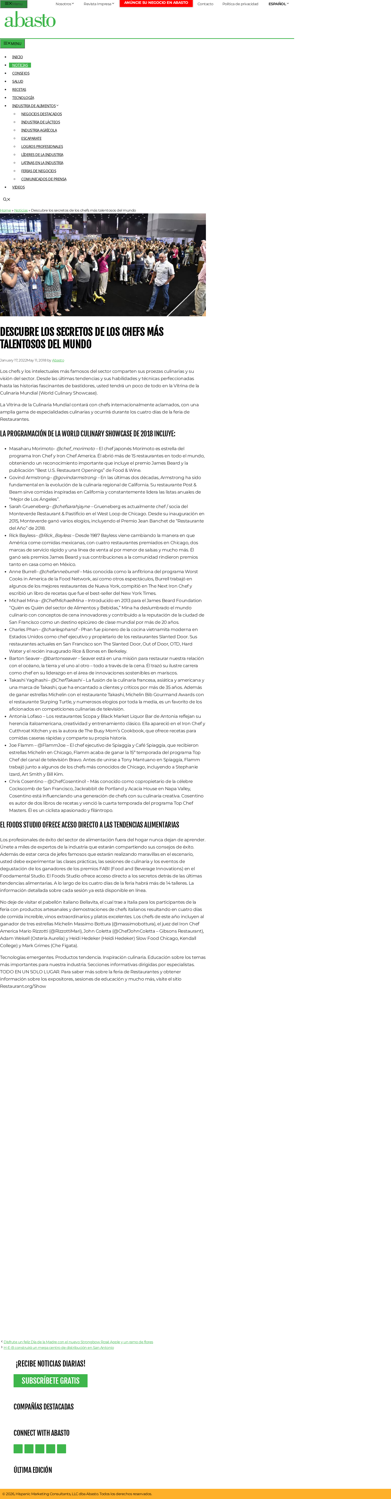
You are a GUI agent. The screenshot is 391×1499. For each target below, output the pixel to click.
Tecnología (23, 97)
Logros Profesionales (42, 146)
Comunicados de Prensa (44, 179)
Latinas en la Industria (42, 162)
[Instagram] (39, 1448)
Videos (18, 187)
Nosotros (63, 4)
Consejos (20, 73)
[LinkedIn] (28, 1448)
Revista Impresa (97, 4)
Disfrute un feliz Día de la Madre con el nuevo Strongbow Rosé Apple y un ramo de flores (78, 1342)
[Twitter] (18, 1448)
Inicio (17, 56)
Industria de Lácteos (40, 122)
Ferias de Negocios (38, 170)
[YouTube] (50, 1448)
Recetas (19, 89)
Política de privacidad (240, 4)
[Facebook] (61, 1448)
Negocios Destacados (41, 113)
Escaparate (31, 138)
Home (5, 210)
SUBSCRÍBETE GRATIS (50, 1381)
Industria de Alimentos (34, 105)
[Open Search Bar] (7, 199)
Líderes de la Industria (42, 154)
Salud (17, 81)
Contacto (205, 4)
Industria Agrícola (39, 130)
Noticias (20, 65)
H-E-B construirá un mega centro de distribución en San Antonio (59, 1347)
